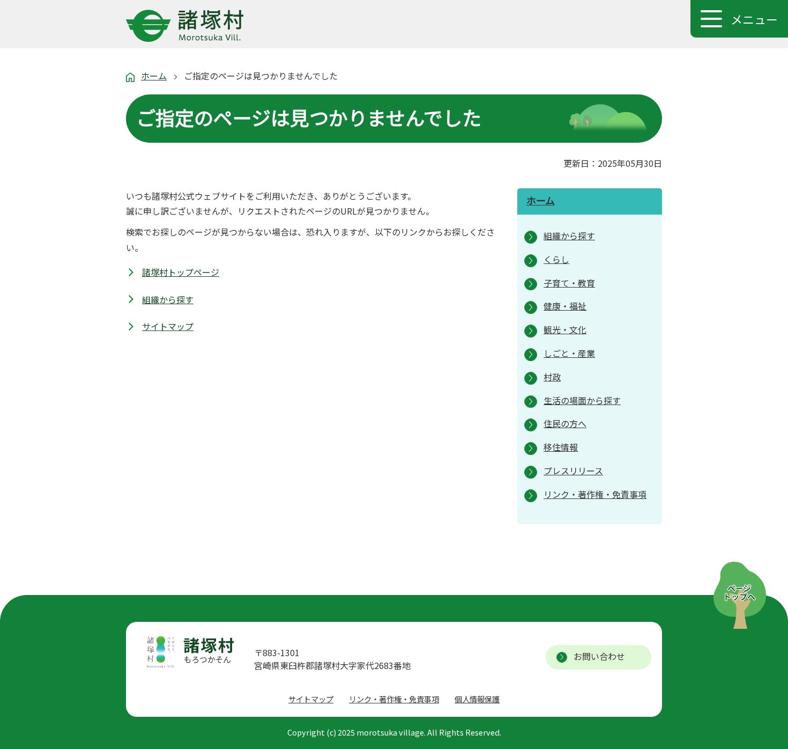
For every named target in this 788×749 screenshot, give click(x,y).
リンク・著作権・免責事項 (394, 698)
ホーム (154, 75)
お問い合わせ (599, 656)
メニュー (754, 18)
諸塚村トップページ (180, 272)
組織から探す (168, 299)
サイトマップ (168, 326)
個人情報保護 (477, 698)
